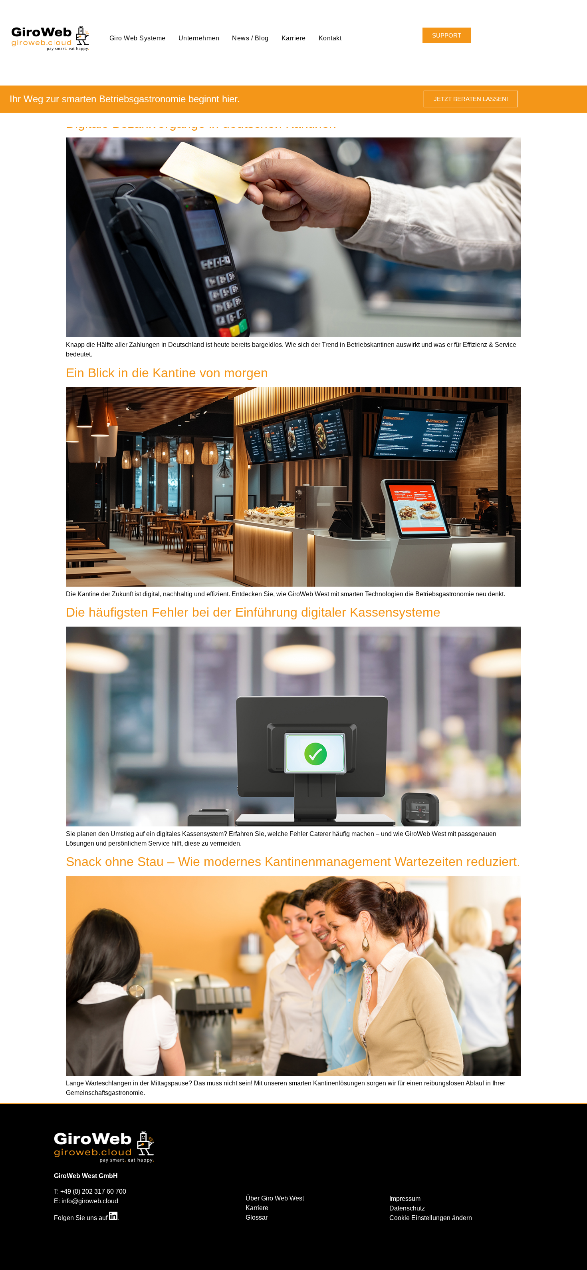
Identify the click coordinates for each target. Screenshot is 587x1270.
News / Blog (250, 38)
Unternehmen (199, 38)
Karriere (294, 38)
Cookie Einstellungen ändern (430, 1217)
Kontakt (330, 38)
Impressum (404, 1198)
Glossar (257, 1217)
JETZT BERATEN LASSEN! (471, 99)
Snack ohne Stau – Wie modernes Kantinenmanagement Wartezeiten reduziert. (293, 861)
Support (446, 35)
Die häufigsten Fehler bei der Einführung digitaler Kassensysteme (253, 612)
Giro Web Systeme (137, 38)
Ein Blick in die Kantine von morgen (167, 373)
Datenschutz (407, 1208)
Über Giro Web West (275, 1198)
